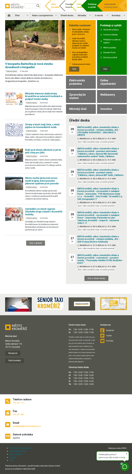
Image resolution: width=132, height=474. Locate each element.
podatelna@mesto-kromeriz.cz (27, 426)
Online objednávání (108, 82)
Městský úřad (77, 109)
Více (74, 69)
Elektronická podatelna (77, 82)
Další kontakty (14, 360)
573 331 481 (18, 414)
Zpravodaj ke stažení (77, 96)
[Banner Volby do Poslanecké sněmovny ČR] (18, 304)
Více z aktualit (35, 243)
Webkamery (107, 94)
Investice (106, 109)
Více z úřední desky (96, 278)
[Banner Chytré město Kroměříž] (113, 303)
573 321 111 (18, 403)
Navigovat (12, 353)
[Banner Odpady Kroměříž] (82, 303)
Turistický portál (110, 5)
